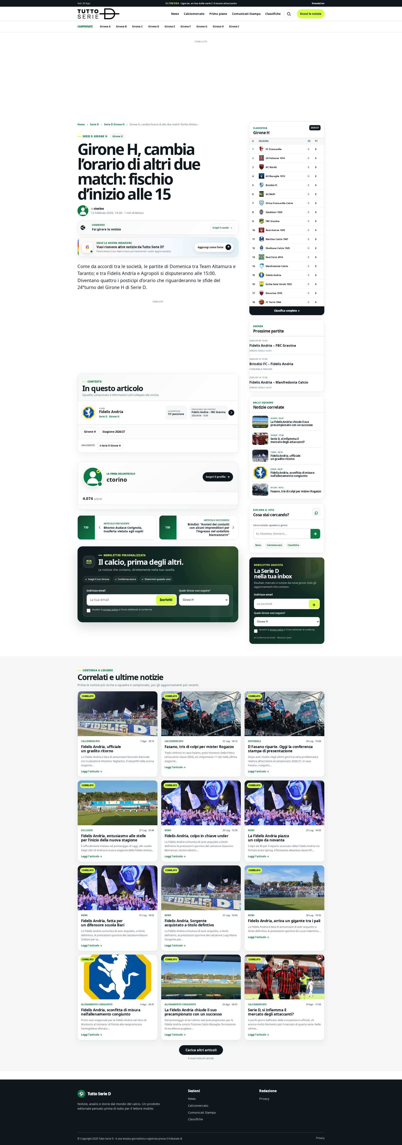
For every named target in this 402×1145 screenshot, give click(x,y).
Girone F (185, 26)
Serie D (94, 124)
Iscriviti (166, 599)
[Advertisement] (201, 74)
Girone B (121, 26)
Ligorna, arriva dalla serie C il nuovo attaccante (201, 3)
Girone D (153, 26)
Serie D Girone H (114, 124)
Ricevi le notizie (310, 14)
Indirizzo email (96, 590)
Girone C (137, 26)
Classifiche (273, 14)
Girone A (105, 26)
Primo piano (218, 14)
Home (81, 124)
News (175, 14)
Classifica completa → (287, 310)
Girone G (201, 26)
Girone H (218, 26)
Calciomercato (194, 14)
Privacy (264, 1099)
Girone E (170, 26)
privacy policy (110, 609)
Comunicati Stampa (246, 14)
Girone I (234, 26)
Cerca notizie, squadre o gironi (270, 525)
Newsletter (318, 3)
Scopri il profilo (218, 477)
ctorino (99, 209)
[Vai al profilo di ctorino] (93, 477)
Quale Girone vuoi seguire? (194, 590)
